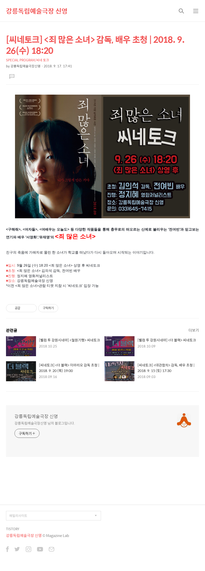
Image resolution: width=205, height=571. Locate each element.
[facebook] (7, 549)
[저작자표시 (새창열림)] (60, 308)
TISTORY (12, 528)
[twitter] (17, 549)
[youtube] (40, 549)
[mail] (51, 549)
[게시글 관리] (31, 308)
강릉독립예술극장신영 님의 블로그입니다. (44, 423)
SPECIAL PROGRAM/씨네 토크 (27, 60)
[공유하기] (25, 308)
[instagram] (28, 549)
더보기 (193, 330)
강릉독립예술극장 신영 (37, 11)
